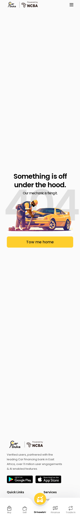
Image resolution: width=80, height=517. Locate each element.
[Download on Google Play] (20, 479)
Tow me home (40, 242)
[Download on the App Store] (48, 479)
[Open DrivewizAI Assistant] (40, 503)
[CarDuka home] (40, 444)
